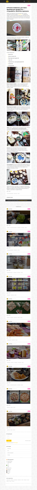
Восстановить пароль (28, 440)
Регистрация (16, 442)
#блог (18, 193)
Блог (29, 5)
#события (8, 317)
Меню (28, 1)
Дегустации (9, 448)
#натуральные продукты (10, 193)
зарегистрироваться (21, 200)
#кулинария (19, 227)
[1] (7, 225)
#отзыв (13, 481)
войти (26, 200)
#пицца (19, 317)
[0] (7, 191)
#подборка (15, 362)
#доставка (15, 193)
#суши (10, 481)
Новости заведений (10, 452)
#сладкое (8, 227)
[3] (7, 360)
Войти (9, 440)
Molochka (19, 14)
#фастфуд (12, 317)
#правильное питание (10, 272)
